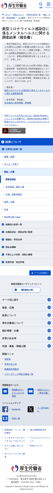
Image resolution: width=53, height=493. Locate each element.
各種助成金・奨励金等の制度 (19, 232)
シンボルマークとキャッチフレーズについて (14, 439)
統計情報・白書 (10, 330)
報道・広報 (8, 307)
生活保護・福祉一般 (15, 187)
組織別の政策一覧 (14, 224)
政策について (9, 315)
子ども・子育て (11, 164)
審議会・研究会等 (14, 239)
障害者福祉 (11, 179)
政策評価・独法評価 (15, 262)
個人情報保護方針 (38, 430)
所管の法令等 (9, 338)
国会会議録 (11, 247)
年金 (6, 209)
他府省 (7, 359)
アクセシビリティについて (40, 439)
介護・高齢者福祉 (14, 194)
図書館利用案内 (11, 369)
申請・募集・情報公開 (14, 346)
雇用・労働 (9, 202)
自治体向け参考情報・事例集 (17, 103)
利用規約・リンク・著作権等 (14, 431)
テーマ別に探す (10, 300)
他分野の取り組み (12, 217)
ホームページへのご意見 (14, 455)
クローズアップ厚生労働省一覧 (18, 374)
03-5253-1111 (27, 482)
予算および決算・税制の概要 (19, 254)
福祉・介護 (9, 172)
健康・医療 (9, 156)
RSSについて (36, 446)
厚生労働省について (12, 323)
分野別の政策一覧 (14, 149)
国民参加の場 (27, 290)
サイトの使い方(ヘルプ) (14, 447)
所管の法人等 (10, 364)
